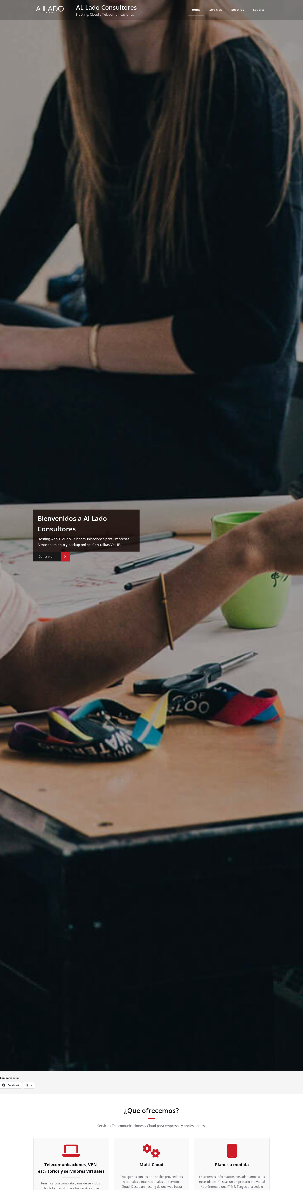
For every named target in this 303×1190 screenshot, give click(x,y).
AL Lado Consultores (106, 7)
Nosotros (237, 10)
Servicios (215, 10)
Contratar (46, 556)
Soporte (258, 10)
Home (196, 10)
